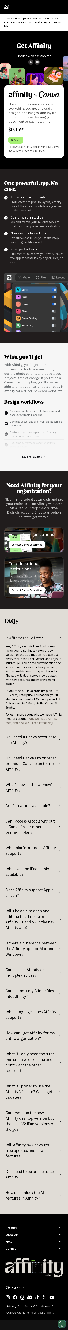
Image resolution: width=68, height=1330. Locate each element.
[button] (16, 1287)
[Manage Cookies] (62, 1324)
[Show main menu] (62, 6)
